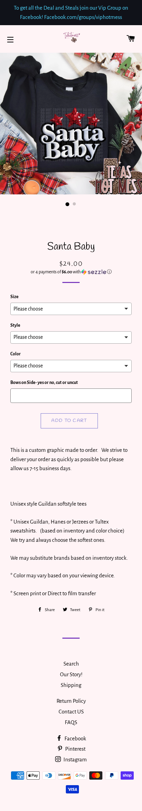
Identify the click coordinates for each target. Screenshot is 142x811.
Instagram (74, 759)
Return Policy (71, 701)
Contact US (71, 711)
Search (71, 664)
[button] (71, 272)
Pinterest (74, 749)
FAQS (71, 722)
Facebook (74, 738)
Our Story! (71, 674)
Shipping (71, 685)
